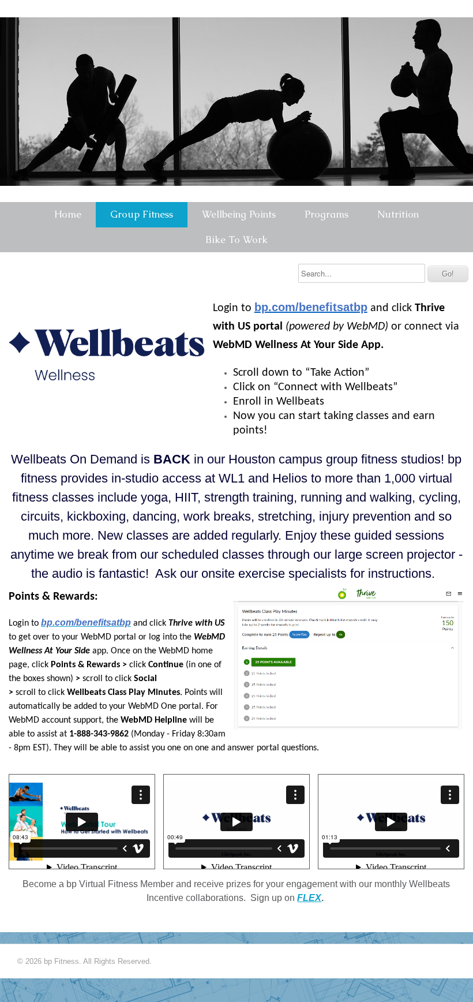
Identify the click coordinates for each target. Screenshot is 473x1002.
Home (67, 214)
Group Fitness (141, 214)
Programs (326, 214)
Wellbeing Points (239, 214)
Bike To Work (236, 239)
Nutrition (398, 214)
